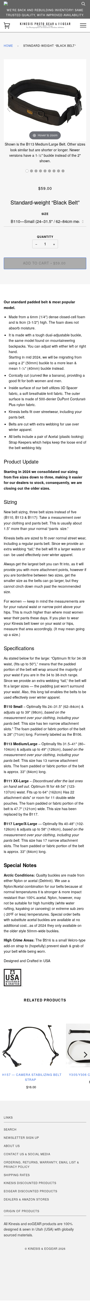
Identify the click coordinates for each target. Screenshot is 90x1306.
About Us (12, 1146)
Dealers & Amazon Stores (26, 1199)
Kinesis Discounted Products (30, 1183)
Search (10, 1129)
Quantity (45, 237)
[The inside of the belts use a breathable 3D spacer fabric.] (36, 170)
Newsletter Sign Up (21, 1138)
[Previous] (5, 1055)
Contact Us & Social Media (27, 1154)
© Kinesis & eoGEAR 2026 (45, 1249)
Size (45, 214)
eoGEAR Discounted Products (30, 1191)
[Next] (85, 1055)
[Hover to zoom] (45, 99)
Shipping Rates (17, 1175)
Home (8, 46)
